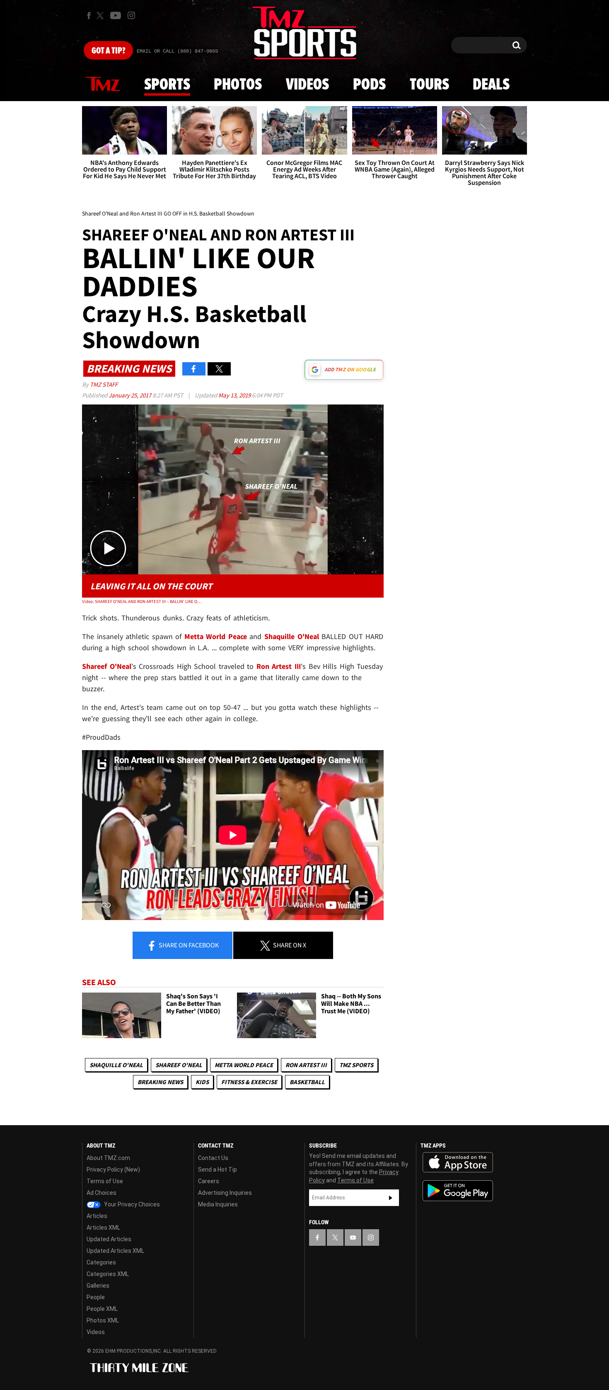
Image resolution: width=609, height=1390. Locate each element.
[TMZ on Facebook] (89, 15)
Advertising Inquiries (225, 1192)
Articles (97, 1216)
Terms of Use (105, 1181)
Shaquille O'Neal (116, 1065)
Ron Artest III (306, 1065)
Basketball (307, 1082)
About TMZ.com (108, 1158)
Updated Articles (109, 1239)
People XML (102, 1308)
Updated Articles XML (115, 1250)
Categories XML (108, 1274)
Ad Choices (101, 1192)
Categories (101, 1262)
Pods (369, 85)
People (96, 1297)
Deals (491, 85)
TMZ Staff (104, 384)
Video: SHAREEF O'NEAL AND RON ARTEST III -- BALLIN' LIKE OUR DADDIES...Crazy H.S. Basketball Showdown (142, 601)
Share (188, 945)
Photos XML (103, 1320)
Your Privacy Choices (131, 1204)
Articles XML (103, 1227)
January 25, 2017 (130, 395)
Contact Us (213, 1158)
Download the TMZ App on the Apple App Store (458, 1162)
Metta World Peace (244, 1065)
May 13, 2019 (235, 395)
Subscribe (390, 1197)
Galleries (98, 1285)
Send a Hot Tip (217, 1169)
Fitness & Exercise (249, 1082)
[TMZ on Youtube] (115, 15)
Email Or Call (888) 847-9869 (177, 51)
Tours (429, 85)
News (102, 84)
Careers (208, 1181)
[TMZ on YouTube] (353, 1237)
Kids (202, 1082)
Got (108, 51)
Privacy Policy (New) (113, 1169)
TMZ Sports (356, 1065)
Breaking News (160, 1082)
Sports (167, 85)
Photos (238, 85)
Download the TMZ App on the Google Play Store (458, 1190)
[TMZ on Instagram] (131, 15)
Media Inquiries (218, 1204)
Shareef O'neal (178, 1065)
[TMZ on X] (101, 15)
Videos (307, 85)
